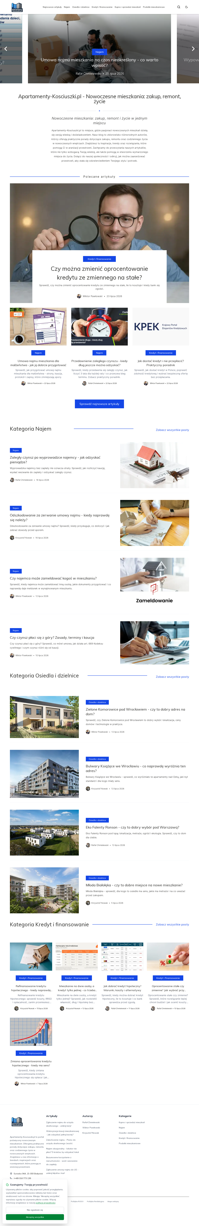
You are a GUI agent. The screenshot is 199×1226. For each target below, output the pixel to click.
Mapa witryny (113, 1201)
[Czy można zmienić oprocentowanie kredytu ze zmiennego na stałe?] (99, 243)
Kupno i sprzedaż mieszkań (128, 7)
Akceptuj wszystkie (35, 1217)
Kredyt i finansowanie (102, 7)
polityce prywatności (45, 1202)
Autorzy (87, 1116)
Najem (67, 7)
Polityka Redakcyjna (95, 1201)
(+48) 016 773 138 (22, 1178)
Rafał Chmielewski (91, 1122)
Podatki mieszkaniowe (154, 7)
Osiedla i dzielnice (80, 7)
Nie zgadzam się (35, 1210)
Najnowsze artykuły (52, 7)
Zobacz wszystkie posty (172, 430)
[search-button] (178, 7)
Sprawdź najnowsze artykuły (99, 404)
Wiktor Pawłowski (91, 1127)
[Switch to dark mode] (186, 7)
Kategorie (125, 1116)
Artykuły (51, 1116)
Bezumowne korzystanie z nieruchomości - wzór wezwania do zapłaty (61, 1161)
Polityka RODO (77, 1201)
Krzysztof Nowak (90, 1133)
